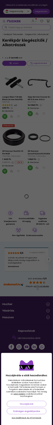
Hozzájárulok (26, 404)
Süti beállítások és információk (26, 417)
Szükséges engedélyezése (26, 411)
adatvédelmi (19, 393)
